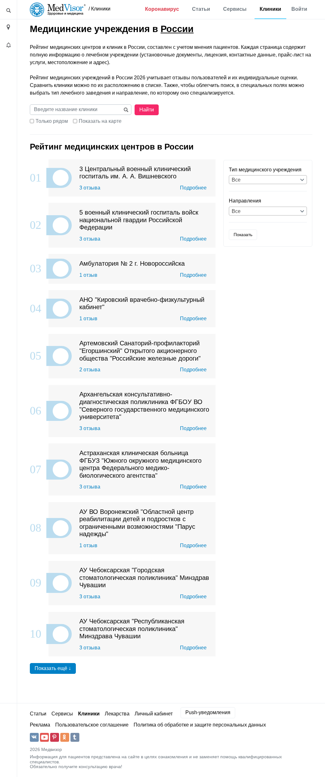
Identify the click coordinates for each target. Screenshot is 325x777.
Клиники (270, 9)
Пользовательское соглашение (92, 724)
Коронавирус (162, 9)
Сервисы (235, 9)
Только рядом (52, 121)
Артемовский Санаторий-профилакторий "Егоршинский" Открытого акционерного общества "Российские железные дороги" (140, 350)
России (177, 29)
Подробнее (193, 187)
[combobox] (268, 179)
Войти (299, 9)
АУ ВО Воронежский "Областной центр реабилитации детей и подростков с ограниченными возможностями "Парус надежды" (137, 523)
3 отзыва (89, 187)
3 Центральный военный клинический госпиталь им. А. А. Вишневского (135, 172)
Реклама (40, 724)
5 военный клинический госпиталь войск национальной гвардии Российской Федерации (138, 220)
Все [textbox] (236, 180)
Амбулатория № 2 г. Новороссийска (132, 263)
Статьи (201, 9)
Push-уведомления (207, 712)
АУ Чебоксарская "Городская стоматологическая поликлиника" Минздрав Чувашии (144, 577)
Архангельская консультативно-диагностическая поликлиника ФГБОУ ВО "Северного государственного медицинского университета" (144, 405)
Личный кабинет (154, 713)
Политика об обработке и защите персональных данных (200, 724)
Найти (146, 109)
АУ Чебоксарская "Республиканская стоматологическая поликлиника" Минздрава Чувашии (131, 628)
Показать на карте (100, 121)
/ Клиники (99, 8)
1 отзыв (88, 275)
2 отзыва (89, 369)
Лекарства (117, 713)
